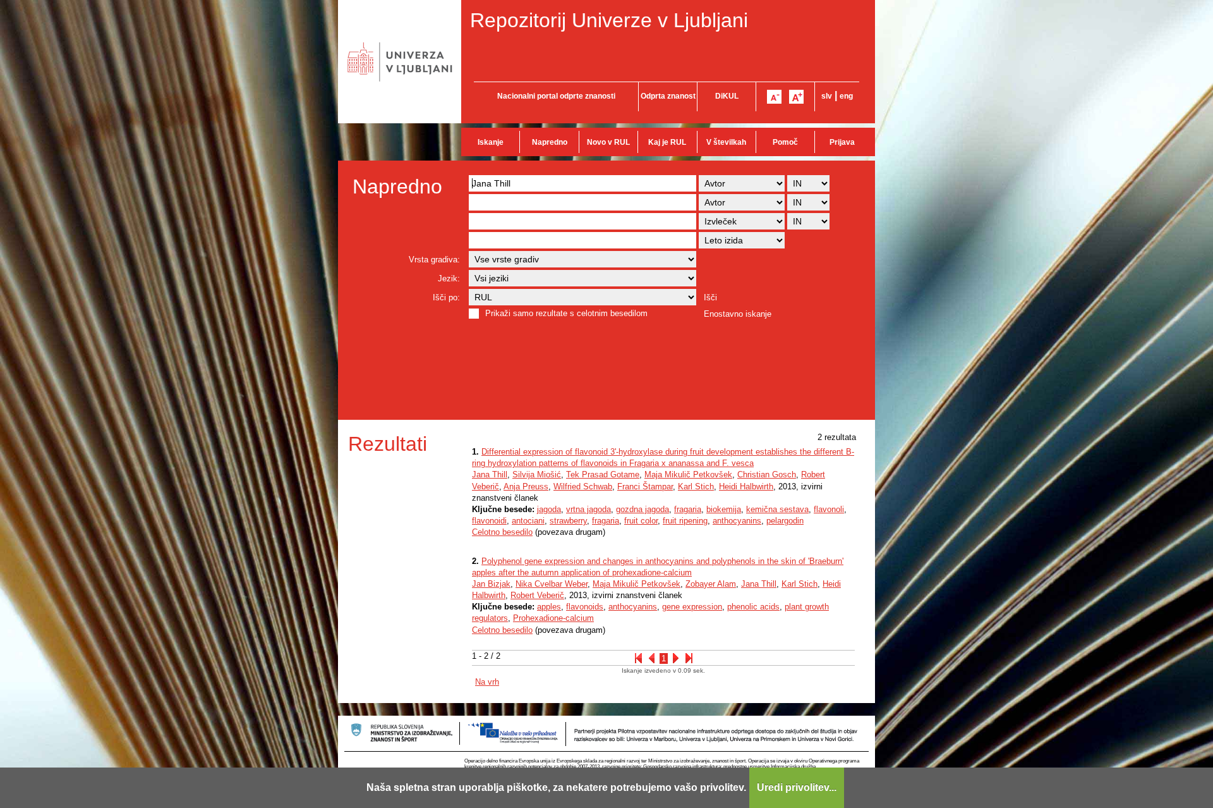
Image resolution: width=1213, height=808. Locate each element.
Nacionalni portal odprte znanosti (556, 96)
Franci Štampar (645, 486)
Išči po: (446, 297)
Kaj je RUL (667, 142)
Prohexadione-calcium (553, 618)
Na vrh (487, 682)
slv (826, 96)
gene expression (692, 606)
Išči (710, 297)
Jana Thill (489, 474)
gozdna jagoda (642, 509)
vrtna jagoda (588, 509)
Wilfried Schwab (582, 486)
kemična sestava (777, 509)
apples (549, 606)
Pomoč (785, 142)
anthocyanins (737, 520)
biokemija (723, 509)
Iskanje (491, 142)
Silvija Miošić (536, 474)
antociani (528, 520)
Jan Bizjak (491, 584)
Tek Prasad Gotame (602, 474)
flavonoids (584, 606)
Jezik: (449, 278)
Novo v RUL (608, 142)
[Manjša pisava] (774, 97)
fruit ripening (685, 520)
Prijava (842, 142)
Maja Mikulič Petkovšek (688, 474)
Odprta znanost (668, 96)
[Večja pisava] (796, 97)
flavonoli (829, 509)
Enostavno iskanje (737, 314)
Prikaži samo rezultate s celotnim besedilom (566, 313)
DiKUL (727, 96)
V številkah (726, 142)
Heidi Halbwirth (746, 486)
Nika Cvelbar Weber (552, 584)
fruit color (641, 520)
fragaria (687, 509)
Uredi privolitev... (796, 787)
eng (846, 96)
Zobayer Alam (710, 584)
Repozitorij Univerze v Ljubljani (609, 20)
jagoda (549, 509)
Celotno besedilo (502, 532)
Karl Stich (696, 486)
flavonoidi (489, 520)
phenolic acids (753, 606)
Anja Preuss (526, 486)
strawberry (568, 520)
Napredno (549, 142)
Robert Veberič (537, 595)
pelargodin (785, 520)
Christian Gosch (766, 474)
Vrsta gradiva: (434, 259)
